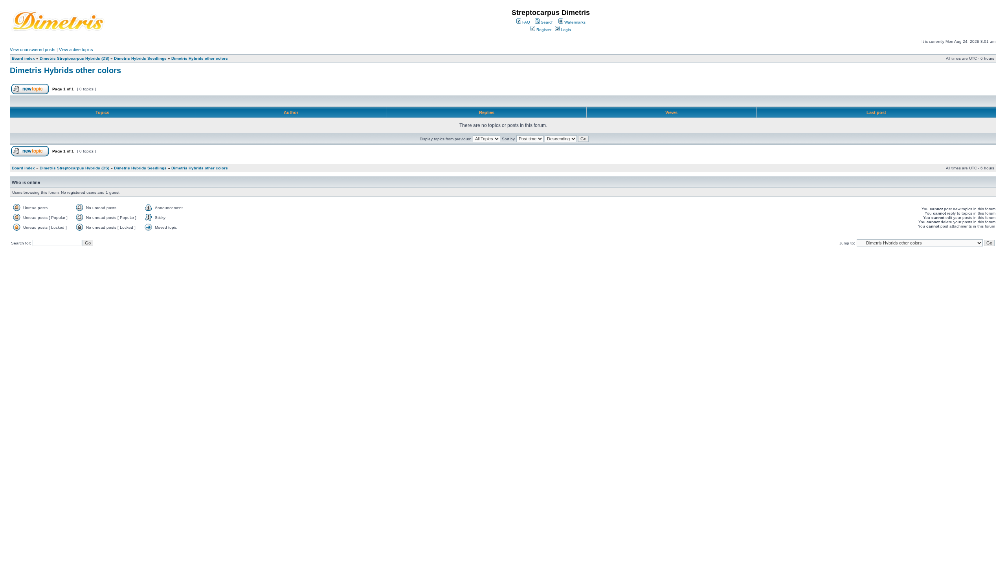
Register (543, 30)
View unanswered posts (32, 49)
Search (547, 22)
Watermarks (574, 22)
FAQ (525, 22)
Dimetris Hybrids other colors (199, 58)
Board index (23, 58)
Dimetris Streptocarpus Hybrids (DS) (74, 58)
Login (565, 30)
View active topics (76, 49)
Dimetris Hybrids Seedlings (140, 58)
